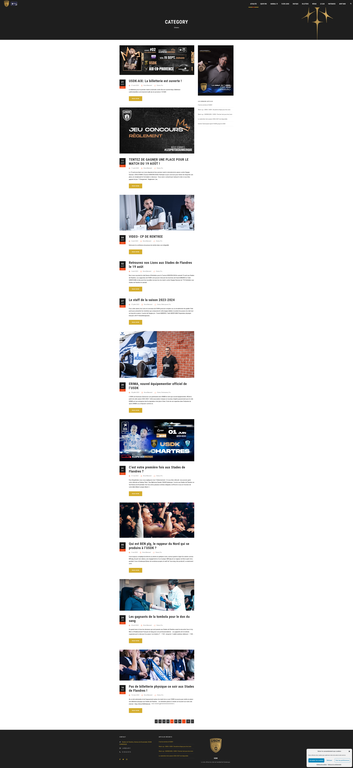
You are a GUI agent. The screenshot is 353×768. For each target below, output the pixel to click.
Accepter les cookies (316, 760)
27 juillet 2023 (135, 304)
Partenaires (332, 4)
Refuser (329, 760)
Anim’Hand (342, 4)
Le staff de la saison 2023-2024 (152, 300)
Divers (158, 85)
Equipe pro (263, 4)
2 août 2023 (134, 271)
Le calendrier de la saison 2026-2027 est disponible (212, 119)
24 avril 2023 (135, 625)
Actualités (253, 4)
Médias (314, 4)
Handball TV (274, 4)
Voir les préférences (342, 760)
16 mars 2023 (135, 695)
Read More (135, 98)
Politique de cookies (322, 764)
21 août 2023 (135, 85)
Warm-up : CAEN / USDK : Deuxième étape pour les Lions (214, 109)
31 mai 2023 (134, 476)
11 (188, 721)
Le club (322, 4)
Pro (162, 85)
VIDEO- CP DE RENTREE (146, 237)
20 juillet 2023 (135, 392)
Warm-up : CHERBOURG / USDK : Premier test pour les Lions (215, 114)
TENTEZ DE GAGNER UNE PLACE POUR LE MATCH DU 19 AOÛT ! (159, 162)
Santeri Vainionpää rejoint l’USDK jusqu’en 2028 (211, 123)
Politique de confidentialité (334, 764)
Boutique (295, 4)
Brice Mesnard (148, 85)
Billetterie (305, 4)
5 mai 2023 (134, 552)
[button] (349, 751)
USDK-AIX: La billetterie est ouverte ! (155, 81)
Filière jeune (285, 4)
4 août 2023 (134, 241)
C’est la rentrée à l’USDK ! (205, 105)
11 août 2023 (135, 168)
